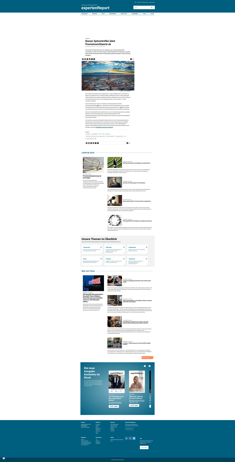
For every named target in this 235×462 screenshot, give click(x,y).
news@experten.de (84, 444)
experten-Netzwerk (84, 440)
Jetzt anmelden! (144, 447)
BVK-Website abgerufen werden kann (104, 127)
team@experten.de (87, 442)
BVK (98, 105)
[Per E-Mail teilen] (83, 59)
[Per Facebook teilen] (90, 59)
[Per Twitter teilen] (94, 59)
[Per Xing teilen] (92, 59)
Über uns (82, 439)
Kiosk (111, 440)
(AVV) (121, 107)
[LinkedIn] (126, 438)
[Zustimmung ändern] (3, 458)
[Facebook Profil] (130, 438)
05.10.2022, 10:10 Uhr (95, 46)
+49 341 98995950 (86, 427)
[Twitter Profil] (134, 438)
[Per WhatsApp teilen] (87, 59)
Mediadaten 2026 (129, 428)
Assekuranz (87, 38)
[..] (95, 138)
